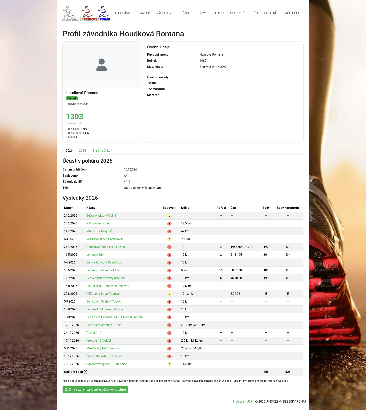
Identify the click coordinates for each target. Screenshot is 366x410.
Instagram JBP (243, 401)
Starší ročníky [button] (101, 150)
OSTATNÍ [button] (270, 13)
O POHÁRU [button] (123, 13)
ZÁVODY (145, 13)
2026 (69, 150)
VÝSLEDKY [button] (164, 13)
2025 (82, 150)
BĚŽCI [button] (185, 13)
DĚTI (254, 13)
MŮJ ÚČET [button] (292, 13)
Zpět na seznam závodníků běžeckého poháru (95, 389)
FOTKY (219, 13)
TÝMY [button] (202, 13)
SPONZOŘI (237, 13)
